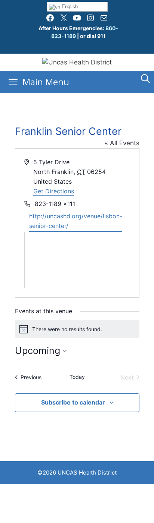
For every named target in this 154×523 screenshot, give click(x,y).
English (69, 6)
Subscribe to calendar (73, 402)
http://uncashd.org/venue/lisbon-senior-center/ (75, 220)
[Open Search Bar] (145, 78)
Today (77, 377)
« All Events (122, 143)
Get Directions (53, 191)
